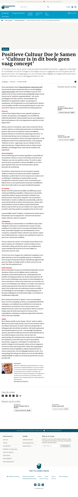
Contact (5, 443)
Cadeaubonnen (27, 446)
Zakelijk (25, 436)
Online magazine (8, 20)
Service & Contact (43, 478)
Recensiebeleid (7, 458)
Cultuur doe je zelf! (36, 87)
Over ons (5, 439)
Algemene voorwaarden (28, 476)
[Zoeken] (48, 6)
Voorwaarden (6, 446)
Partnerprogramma (8, 461)
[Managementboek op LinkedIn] (35, 485)
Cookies (53, 476)
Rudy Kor (5, 81)
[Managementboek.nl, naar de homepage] (8, 8)
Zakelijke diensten (28, 439)
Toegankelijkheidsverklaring (29, 478)
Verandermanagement (20, 20)
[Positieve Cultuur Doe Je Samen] (63, 96)
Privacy (46, 476)
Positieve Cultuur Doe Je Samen (65, 108)
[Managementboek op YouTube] (39, 485)
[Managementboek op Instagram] (43, 485)
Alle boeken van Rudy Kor (21, 381)
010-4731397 (73, 13)
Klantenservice (8, 436)
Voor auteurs (6, 455)
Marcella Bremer (25, 87)
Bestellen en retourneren (10, 449)
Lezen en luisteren (8, 452)
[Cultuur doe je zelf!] (63, 125)
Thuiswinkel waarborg (14, 476)
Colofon (39, 476)
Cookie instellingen (63, 476)
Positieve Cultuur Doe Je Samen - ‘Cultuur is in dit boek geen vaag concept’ (43, 20)
